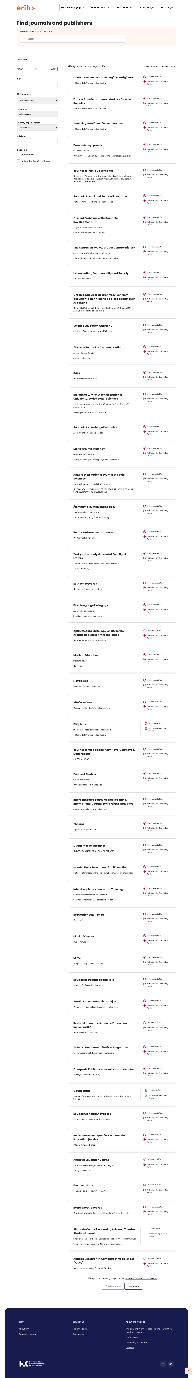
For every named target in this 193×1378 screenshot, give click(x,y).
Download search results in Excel (160, 66)
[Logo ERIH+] (26, 7)
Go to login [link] (167, 7)
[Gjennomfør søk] (23, 38)
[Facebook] (163, 1364)
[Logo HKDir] (31, 1364)
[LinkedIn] (171, 1364)
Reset (53, 69)
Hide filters (22, 59)
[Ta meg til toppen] (188, 1371)
